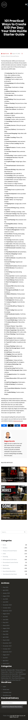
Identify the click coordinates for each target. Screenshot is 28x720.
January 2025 (6, 593)
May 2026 (5, 587)
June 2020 (5, 619)
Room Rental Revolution (9, 571)
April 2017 (5, 660)
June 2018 (5, 631)
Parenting (5, 556)
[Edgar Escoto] (4, 4)
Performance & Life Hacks (10, 559)
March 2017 (6, 663)
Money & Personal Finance (12, 56)
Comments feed (7, 692)
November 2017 (7, 646)
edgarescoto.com (18, 421)
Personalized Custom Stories (10, 562)
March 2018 (6, 640)
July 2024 (5, 599)
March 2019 (6, 625)
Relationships (6, 568)
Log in (4, 686)
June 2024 (5, 602)
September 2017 (7, 651)
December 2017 (7, 643)
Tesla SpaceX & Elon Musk (10, 574)
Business (3, 56)
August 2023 (6, 613)
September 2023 (7, 610)
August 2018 (6, 628)
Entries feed (6, 689)
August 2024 (6, 596)
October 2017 (6, 649)
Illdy (8, 715)
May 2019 (5, 622)
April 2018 (5, 637)
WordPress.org (7, 695)
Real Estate (6, 565)
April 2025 (5, 590)
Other (4, 553)
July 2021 (5, 616)
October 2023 (6, 607)
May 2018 (5, 634)
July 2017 (5, 657)
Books (4, 544)
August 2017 (6, 654)
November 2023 (7, 605)
